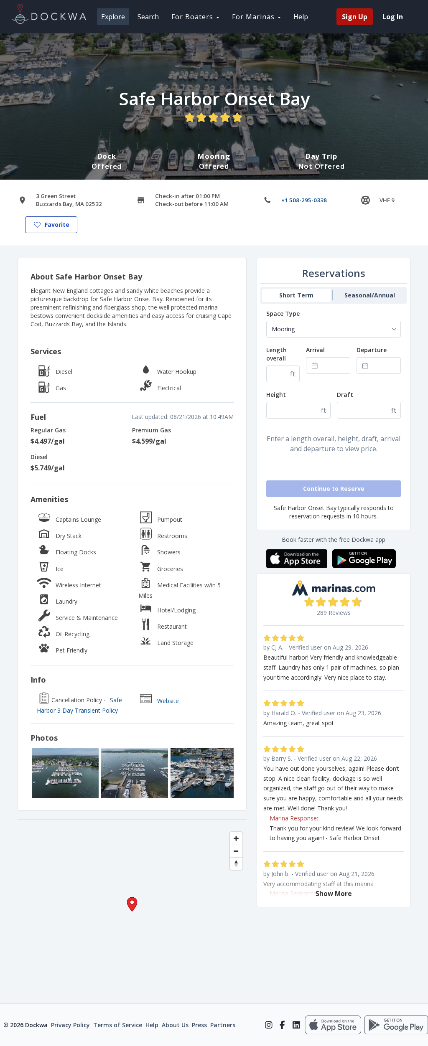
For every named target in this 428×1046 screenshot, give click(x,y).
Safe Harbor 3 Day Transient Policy (79, 705)
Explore (113, 16)
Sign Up (354, 16)
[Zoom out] (236, 851)
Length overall (276, 354)
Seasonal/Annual (369, 295)
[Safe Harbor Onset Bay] (65, 773)
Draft (345, 395)
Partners (222, 1025)
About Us (175, 1025)
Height (276, 395)
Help (300, 16)
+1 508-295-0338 (304, 200)
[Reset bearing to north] (236, 863)
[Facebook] (282, 1025)
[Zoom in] (236, 838)
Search (148, 16)
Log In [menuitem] (392, 16)
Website (168, 701)
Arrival (315, 350)
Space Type (283, 313)
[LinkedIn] (296, 1025)
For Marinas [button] (254, 16)
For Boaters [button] (193, 16)
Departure (372, 350)
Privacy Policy (70, 1025)
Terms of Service (117, 1025)
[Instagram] (268, 1025)
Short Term (296, 295)
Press (199, 1025)
